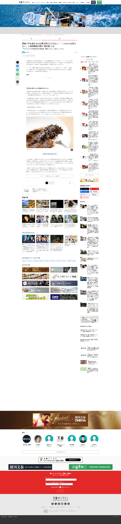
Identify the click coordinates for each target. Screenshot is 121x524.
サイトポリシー (71, 507)
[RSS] (68, 504)
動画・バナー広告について (61, 507)
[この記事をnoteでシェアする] (17, 78)
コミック (77, 2)
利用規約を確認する (55, 487)
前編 (43, 71)
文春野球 (82, 2)
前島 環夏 (91, 129)
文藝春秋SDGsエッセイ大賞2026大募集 (70, 245)
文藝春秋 (60, 2)
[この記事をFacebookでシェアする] (17, 66)
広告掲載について (44, 507)
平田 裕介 (91, 73)
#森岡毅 (69, 260)
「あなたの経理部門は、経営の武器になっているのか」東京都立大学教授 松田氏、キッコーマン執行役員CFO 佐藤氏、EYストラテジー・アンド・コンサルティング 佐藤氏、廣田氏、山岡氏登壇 (42, 248)
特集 (47, 2)
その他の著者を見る (60, 452)
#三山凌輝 (59, 260)
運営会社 (78, 507)
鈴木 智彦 (27, 52)
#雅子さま (25, 260)
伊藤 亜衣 (95, 139)
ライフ (26, 34)
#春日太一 (64, 260)
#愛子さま (30, 260)
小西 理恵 (97, 160)
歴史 (33, 55)
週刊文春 (55, 2)
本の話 (15, 516)
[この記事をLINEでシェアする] (17, 74)
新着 (33, 2)
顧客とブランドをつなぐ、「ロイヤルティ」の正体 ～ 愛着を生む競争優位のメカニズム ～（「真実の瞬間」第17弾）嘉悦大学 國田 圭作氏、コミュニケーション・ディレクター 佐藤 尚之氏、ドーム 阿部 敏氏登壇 (28, 248)
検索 (88, 2)
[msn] (65, 504)
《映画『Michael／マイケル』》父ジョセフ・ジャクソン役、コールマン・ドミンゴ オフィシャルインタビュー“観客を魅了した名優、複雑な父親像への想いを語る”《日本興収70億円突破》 (56, 248)
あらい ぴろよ (92, 160)
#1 (31, 38)
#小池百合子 (52, 260)
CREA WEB (10, 516)
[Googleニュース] (62, 504)
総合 (92, 59)
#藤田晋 (74, 260)
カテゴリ (42, 2)
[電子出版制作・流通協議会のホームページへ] (45, 511)
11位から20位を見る (89, 174)
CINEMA (69, 2)
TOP (23, 34)
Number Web (4, 516)
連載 (51, 2)
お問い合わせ (52, 507)
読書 (73, 2)
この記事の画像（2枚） (51, 154)
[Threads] (59, 504)
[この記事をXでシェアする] (17, 62)
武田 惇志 (91, 139)
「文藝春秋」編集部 (93, 151)
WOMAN (65, 2)
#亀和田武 (47, 260)
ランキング (37, 2)
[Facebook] (52, 504)
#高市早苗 (36, 260)
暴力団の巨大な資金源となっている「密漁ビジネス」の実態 (52, 67)
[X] (56, 504)
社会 (30, 55)
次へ (70, 183)
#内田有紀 (41, 260)
